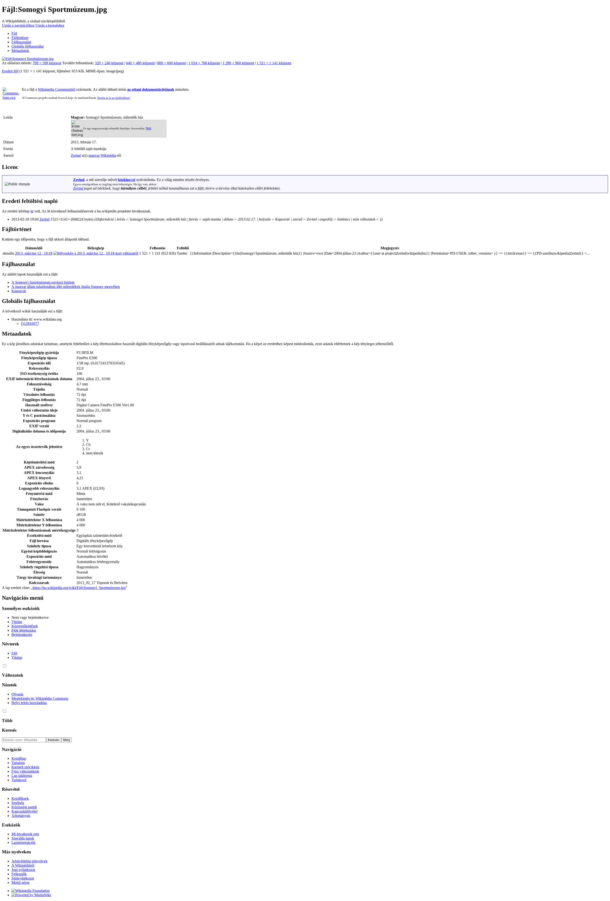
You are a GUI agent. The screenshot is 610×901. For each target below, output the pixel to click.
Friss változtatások (25, 771)
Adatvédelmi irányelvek (29, 861)
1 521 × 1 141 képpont (274, 63)
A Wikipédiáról (22, 865)
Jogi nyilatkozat (23, 870)
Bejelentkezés (21, 635)
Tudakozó (18, 780)
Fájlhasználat (21, 42)
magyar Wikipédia (102, 155)
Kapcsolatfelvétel (24, 811)
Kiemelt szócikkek (25, 767)
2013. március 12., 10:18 (33, 253)
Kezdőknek (20, 798)
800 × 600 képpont (171, 63)
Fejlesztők (19, 874)
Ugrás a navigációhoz (18, 25)
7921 (148, 128)
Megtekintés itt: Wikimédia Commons (39, 698)
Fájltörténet (19, 38)
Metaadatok (20, 51)
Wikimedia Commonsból (56, 89)
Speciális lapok (22, 838)
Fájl (14, 33)
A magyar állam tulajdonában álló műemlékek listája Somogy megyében (65, 287)
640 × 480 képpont (140, 63)
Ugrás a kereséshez (50, 25)
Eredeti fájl (10, 71)
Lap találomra (21, 776)
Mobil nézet (20, 883)
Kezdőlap (18, 758)
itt (31, 211)
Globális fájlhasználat (27, 46)
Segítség (17, 803)
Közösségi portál (24, 807)
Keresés (9, 730)
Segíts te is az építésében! (113, 98)
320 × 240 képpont (109, 63)
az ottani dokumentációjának (150, 89)
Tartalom (18, 763)
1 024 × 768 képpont (204, 63)
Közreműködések (24, 626)
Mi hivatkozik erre (25, 834)
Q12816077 (30, 324)
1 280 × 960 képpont (238, 63)
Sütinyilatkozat (22, 878)
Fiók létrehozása (23, 630)
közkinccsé (126, 180)
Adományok (20, 816)
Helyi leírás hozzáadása (29, 703)
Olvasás (17, 694)
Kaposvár (18, 291)
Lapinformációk (23, 843)
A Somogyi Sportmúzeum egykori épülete (43, 282)
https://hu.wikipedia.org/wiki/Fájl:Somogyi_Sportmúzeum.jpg (79, 588)
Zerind (76, 155)
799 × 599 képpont (47, 63)
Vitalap (16, 622)
